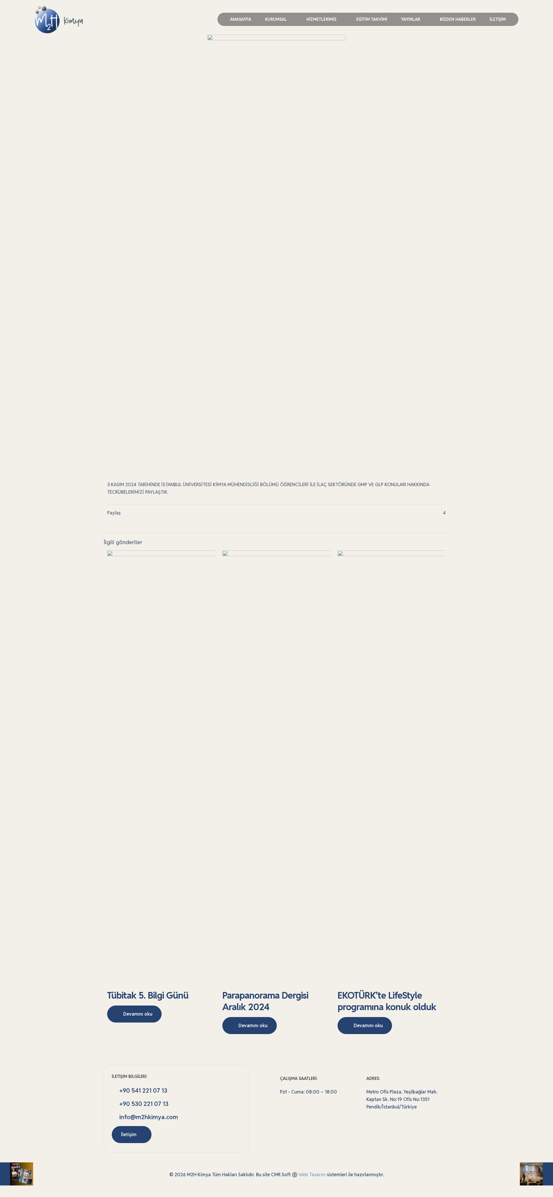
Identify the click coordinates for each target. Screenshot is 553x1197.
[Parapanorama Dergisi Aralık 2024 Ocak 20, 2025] (16, 1173)
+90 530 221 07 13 (143, 1104)
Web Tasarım (312, 1175)
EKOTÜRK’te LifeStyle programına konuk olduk (387, 1001)
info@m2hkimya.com (148, 1117)
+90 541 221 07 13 (142, 1090)
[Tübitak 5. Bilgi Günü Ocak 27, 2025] (536, 1173)
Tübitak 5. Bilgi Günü (147, 995)
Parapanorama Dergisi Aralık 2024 (265, 1001)
